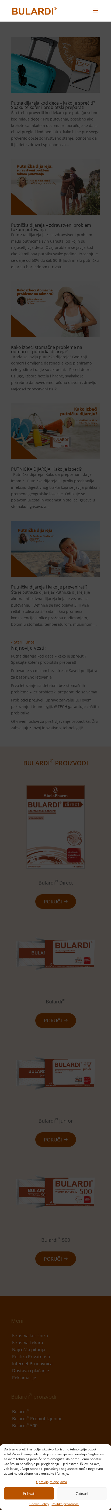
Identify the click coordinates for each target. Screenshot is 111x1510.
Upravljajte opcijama (51, 1482)
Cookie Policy (39, 1504)
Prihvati (29, 1493)
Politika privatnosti (65, 1504)
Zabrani (82, 1493)
